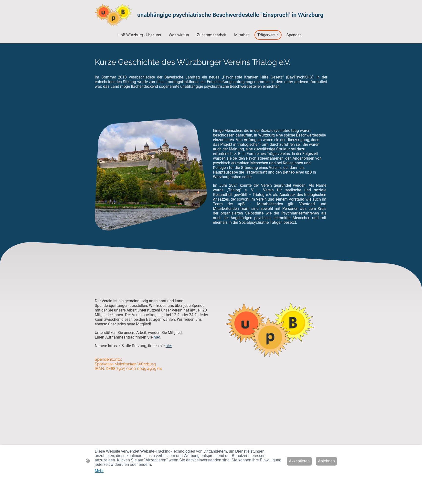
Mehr (99, 471)
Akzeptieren (299, 461)
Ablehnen (326, 461)
